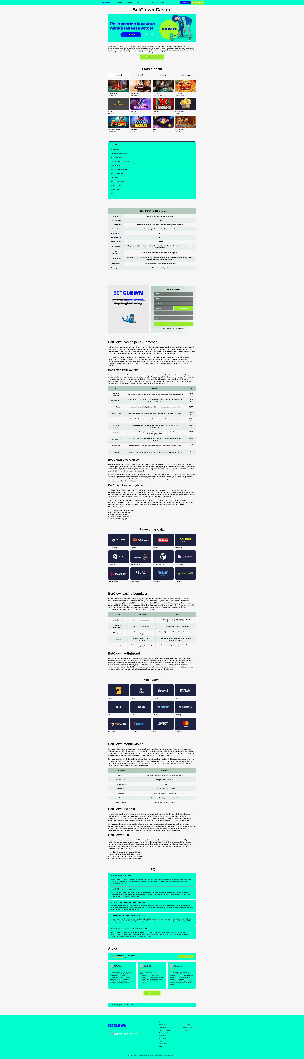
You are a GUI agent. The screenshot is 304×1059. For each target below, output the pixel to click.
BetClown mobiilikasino (118, 181)
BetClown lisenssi (116, 185)
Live (139, 75)
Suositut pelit (115, 150)
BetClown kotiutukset (117, 173)
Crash (162, 75)
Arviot (112, 197)
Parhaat (117, 75)
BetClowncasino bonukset (119, 169)
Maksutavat (114, 177)
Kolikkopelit (184, 75)
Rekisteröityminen (116, 157)
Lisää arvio (186, 956)
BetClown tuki (115, 189)
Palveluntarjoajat (116, 165)
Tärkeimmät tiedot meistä (119, 154)
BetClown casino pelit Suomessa (121, 161)
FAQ (112, 193)
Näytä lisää (152, 993)
